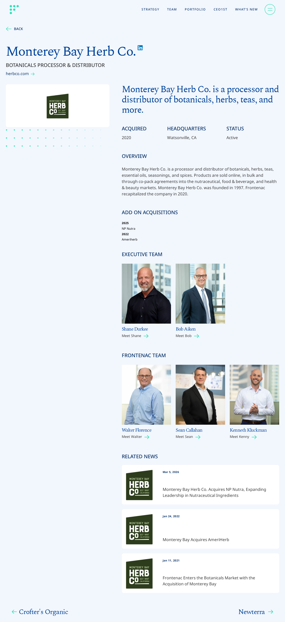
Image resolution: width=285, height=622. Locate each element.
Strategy (150, 9)
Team (172, 9)
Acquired (134, 128)
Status (235, 128)
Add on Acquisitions (150, 213)
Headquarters (186, 128)
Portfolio (195, 9)
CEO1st (220, 9)
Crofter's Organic (43, 611)
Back (18, 28)
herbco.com (17, 73)
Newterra (252, 611)
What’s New (246, 9)
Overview (134, 156)
